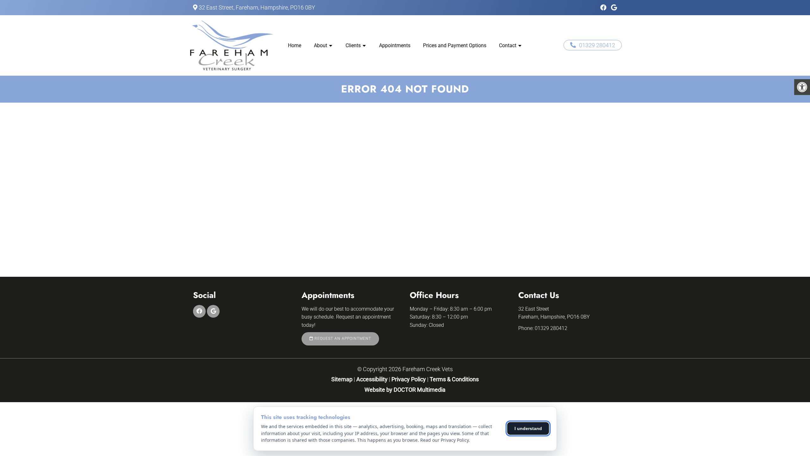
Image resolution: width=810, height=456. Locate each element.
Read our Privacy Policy (444, 440)
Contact (507, 45)
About (320, 45)
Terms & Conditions (454, 379)
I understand (528, 428)
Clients (353, 45)
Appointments (394, 45)
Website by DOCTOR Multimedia (405, 389)
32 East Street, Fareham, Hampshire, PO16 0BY (257, 7)
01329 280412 (597, 45)
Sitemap (341, 379)
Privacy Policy (409, 379)
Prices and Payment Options (454, 45)
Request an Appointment (342, 338)
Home (294, 45)
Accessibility (372, 379)
